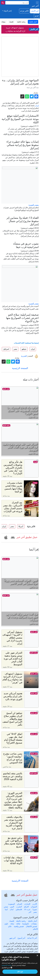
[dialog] (20, 964)
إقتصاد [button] (11, 22)
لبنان (11, 909)
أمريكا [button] (21, 526)
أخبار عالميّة (6, 389)
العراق (26, 906)
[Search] (3, 2)
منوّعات (35, 483)
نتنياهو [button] (24, 349)
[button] (12, 537)
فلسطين (19, 909)
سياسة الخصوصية (6, 965)
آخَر (30, 912)
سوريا (35, 909)
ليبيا (6, 909)
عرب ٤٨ (27, 909)
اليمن (12, 906)
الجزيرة (24, 356)
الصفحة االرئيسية (20, 880)
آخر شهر (12, 938)
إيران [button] (33, 349)
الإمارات (27, 904)
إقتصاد (35, 462)
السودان (34, 906)
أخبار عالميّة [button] (33, 22)
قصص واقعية (19, 926)
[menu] (37, 2)
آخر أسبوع (21, 938)
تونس (6, 906)
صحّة (12, 923)
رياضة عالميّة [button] (21, 22)
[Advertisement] (20, 56)
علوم (6, 923)
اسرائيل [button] (6, 349)
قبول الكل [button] (20, 972)
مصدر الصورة (34, 205)
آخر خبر (35, 5)
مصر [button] (15, 349)
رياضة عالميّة (6, 425)
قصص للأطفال (31, 926)
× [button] (37, 955)
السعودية (11, 904)
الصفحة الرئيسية (20, 368)
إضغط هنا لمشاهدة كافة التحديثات (26, 343)
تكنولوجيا (25, 923)
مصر (35, 912)
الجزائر (19, 904)
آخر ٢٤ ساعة (32, 938)
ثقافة (18, 923)
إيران (37, 105)
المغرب (19, 906)
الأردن (34, 904)
